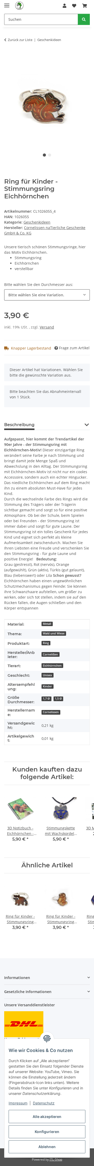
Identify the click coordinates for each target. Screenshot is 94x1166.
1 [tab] (44, 155)
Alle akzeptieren (47, 1116)
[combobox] (47, 294)
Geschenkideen (37, 222)
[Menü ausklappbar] (6, 3)
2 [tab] (49, 155)
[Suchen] (84, 19)
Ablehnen (47, 1146)
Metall (47, 624)
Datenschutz (44, 1103)
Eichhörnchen (52, 665)
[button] (64, 6)
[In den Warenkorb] (8, 56)
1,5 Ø (58, 698)
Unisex (47, 675)
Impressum (18, 1103)
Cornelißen (50, 654)
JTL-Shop (56, 1159)
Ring (46, 643)
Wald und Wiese (53, 633)
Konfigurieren (47, 1131)
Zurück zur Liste (20, 39)
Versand (47, 327)
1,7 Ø (46, 698)
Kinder (47, 686)
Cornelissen (51, 712)
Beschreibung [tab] (19, 424)
